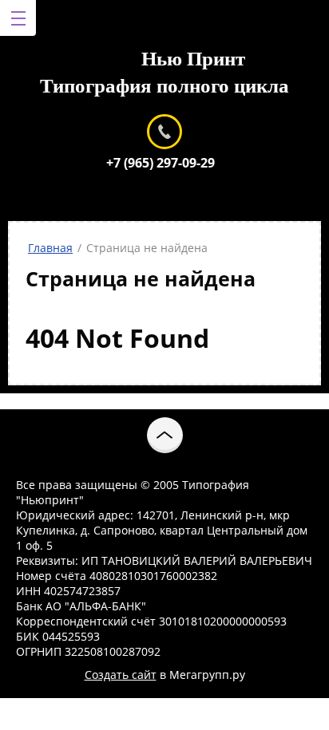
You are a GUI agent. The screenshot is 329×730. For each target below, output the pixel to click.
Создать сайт (121, 674)
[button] (165, 435)
